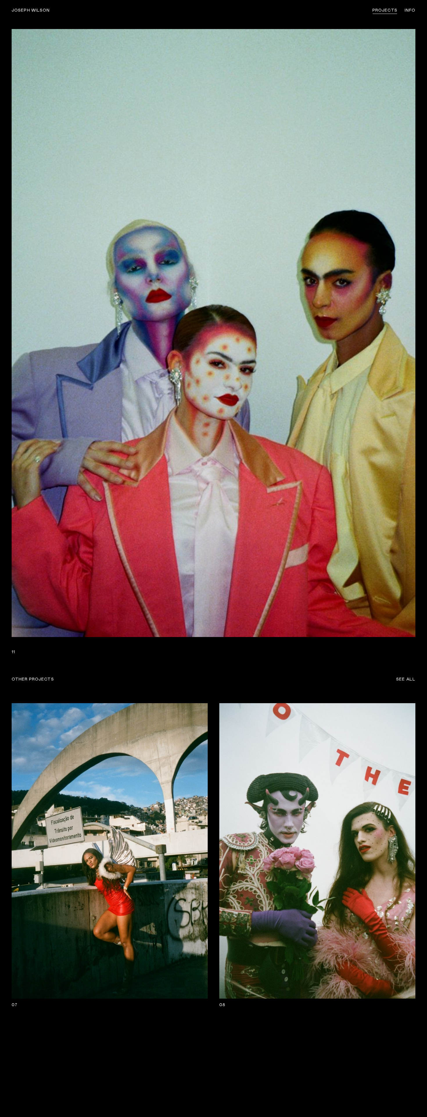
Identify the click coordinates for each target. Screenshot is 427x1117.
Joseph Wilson (31, 10)
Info (410, 10)
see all (405, 679)
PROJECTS (384, 10)
